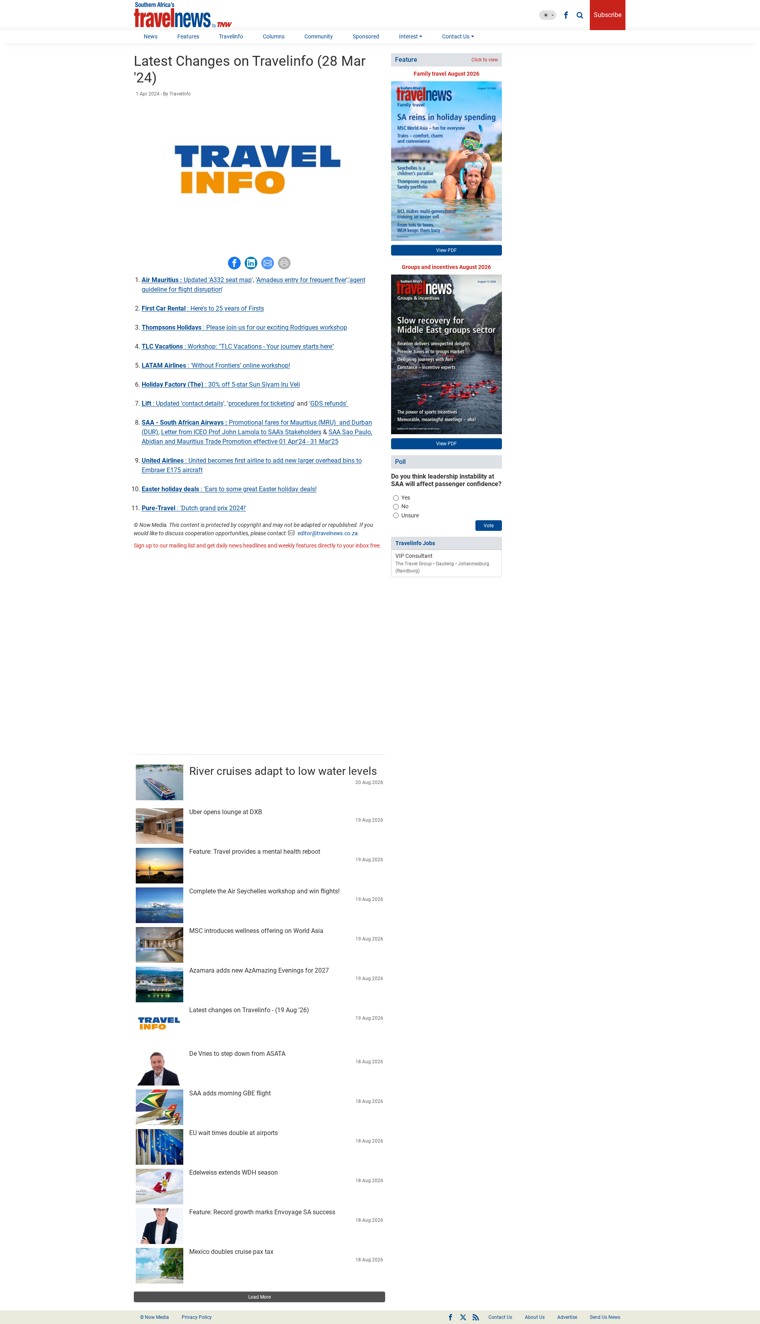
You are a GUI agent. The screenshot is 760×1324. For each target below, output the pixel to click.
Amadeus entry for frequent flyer (301, 280)
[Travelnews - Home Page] (183, 15)
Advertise (567, 1317)
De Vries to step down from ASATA (237, 1053)
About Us (535, 1317)
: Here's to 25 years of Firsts (203, 308)
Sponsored (366, 36)
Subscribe (607, 15)
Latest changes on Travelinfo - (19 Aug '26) (249, 1010)
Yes (405, 497)
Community (318, 36)
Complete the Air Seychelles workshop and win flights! (264, 891)
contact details (202, 403)
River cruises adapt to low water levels (283, 771)
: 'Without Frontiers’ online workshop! (216, 365)
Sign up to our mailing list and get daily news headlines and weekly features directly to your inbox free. (257, 545)
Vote (489, 525)
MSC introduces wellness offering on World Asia (256, 931)
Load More (259, 1297)
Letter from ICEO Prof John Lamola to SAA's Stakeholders (241, 432)
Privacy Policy (197, 1317)
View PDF (446, 250)
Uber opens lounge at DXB (225, 812)
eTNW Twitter (463, 1317)
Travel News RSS (475, 1317)
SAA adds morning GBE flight (230, 1093)
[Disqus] (259, 653)
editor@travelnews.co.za (327, 533)
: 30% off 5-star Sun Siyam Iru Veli (221, 384)
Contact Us (455, 36)
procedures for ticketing (261, 403)
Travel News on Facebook (450, 1317)
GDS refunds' (329, 403)
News (151, 36)
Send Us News (605, 1317)
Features (188, 36)
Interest (408, 36)
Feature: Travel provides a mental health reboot (254, 851)
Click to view (484, 60)
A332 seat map (230, 280)
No (404, 506)
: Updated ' (162, 403)
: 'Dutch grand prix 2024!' (194, 508)
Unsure (410, 515)
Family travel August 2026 (446, 74)
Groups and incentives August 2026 (446, 267)
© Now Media (154, 1317)
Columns (274, 36)
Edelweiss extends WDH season (233, 1172)
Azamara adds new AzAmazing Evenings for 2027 (259, 970)
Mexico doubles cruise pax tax (231, 1251)
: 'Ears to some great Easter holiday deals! (229, 489)
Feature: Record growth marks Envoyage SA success (262, 1212)
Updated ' (175, 280)
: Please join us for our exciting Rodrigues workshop (244, 327)
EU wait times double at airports (233, 1133)
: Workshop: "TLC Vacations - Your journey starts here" (238, 346)
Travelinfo (231, 36)
